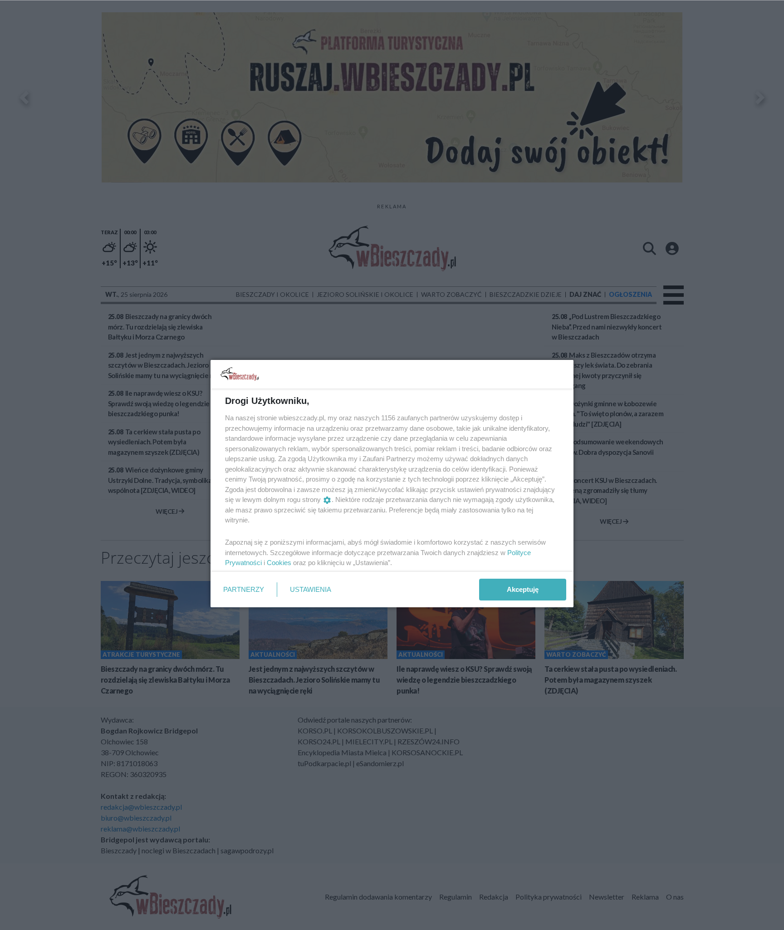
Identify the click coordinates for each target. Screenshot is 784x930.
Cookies (279, 562)
